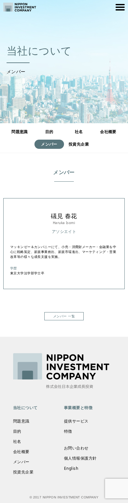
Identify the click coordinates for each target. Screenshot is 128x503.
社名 (79, 131)
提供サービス (76, 421)
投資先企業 (79, 144)
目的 (49, 131)
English (71, 468)
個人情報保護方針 (80, 458)
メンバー (21, 462)
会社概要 (108, 131)
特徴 (68, 431)
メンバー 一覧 (64, 316)
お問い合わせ (76, 448)
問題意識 (19, 131)
